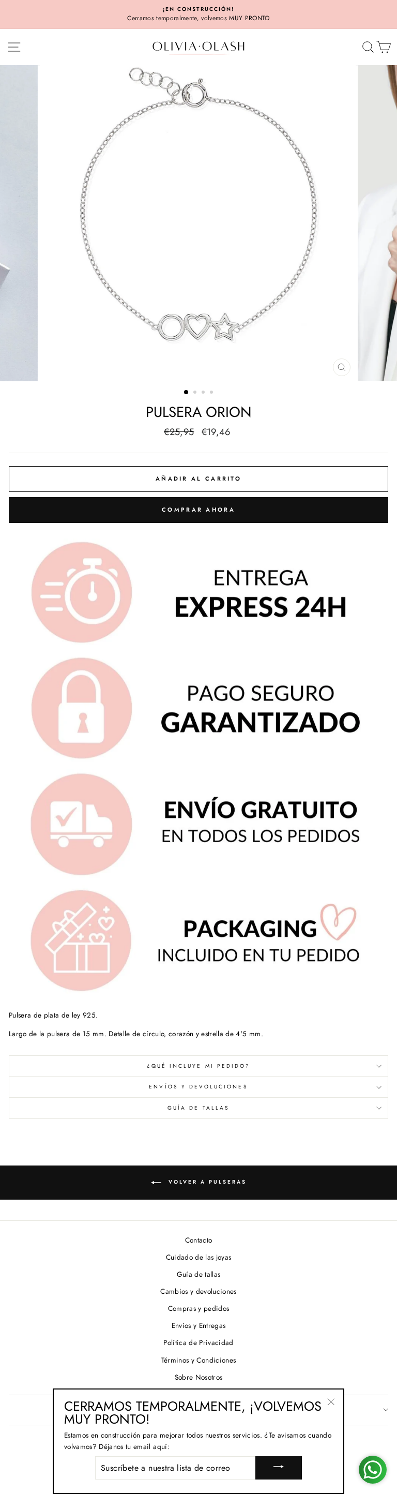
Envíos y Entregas (199, 1325)
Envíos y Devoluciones (198, 1086)
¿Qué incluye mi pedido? (198, 1066)
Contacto (198, 1240)
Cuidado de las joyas (199, 1257)
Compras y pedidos (199, 1308)
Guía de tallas (198, 1108)
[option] (198, 14)
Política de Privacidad (198, 1342)
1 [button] (186, 392)
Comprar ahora (198, 509)
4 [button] (212, 393)
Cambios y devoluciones (198, 1291)
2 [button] (195, 393)
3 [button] (204, 393)
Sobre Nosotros (199, 1377)
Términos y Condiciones (198, 1360)
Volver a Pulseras (206, 1182)
